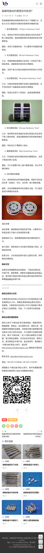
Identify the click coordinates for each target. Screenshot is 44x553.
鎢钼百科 (5, 3)
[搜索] (37, 3)
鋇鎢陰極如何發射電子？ (10, 492)
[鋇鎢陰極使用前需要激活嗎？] (32, 479)
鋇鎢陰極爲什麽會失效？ (31, 465)
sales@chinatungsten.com (21, 356)
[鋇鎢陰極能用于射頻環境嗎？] (11, 451)
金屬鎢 (19, 16)
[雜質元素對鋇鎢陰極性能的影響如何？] (32, 507)
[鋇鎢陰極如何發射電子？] (11, 479)
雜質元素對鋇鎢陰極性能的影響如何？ (31, 520)
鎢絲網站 (9, 279)
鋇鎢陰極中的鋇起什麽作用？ (11, 520)
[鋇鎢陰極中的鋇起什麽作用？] (11, 507)
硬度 (4, 420)
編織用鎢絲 (12, 420)
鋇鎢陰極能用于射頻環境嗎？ (11, 465)
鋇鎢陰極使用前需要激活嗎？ (31, 492)
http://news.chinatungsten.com (15, 348)
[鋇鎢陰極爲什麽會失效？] (32, 451)
